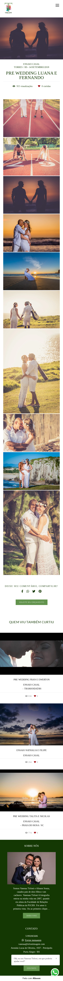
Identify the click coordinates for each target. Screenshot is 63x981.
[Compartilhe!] (31, 130)
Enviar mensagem (33, 940)
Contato (31, 968)
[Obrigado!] (22, 130)
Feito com (32, 978)
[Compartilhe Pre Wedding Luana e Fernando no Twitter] (33, 591)
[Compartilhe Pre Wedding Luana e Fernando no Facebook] (22, 591)
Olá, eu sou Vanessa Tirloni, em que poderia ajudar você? (33, 959)
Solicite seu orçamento (31, 602)
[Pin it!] (41, 130)
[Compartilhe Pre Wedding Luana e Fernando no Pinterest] (40, 591)
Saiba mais (31, 916)
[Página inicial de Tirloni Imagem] (8, 8)
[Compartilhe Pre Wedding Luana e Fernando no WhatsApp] (27, 591)
